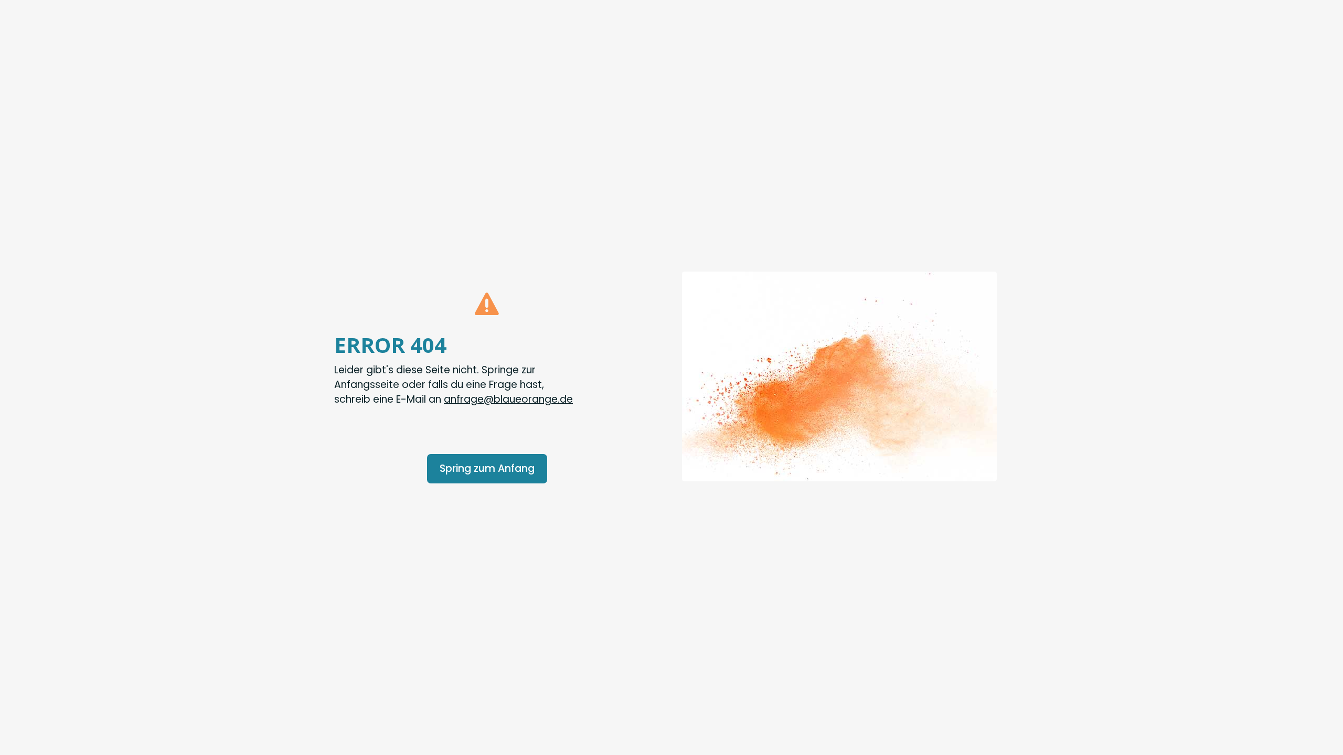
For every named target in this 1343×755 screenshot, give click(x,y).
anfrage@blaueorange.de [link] (508, 399)
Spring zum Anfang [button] (487, 468)
